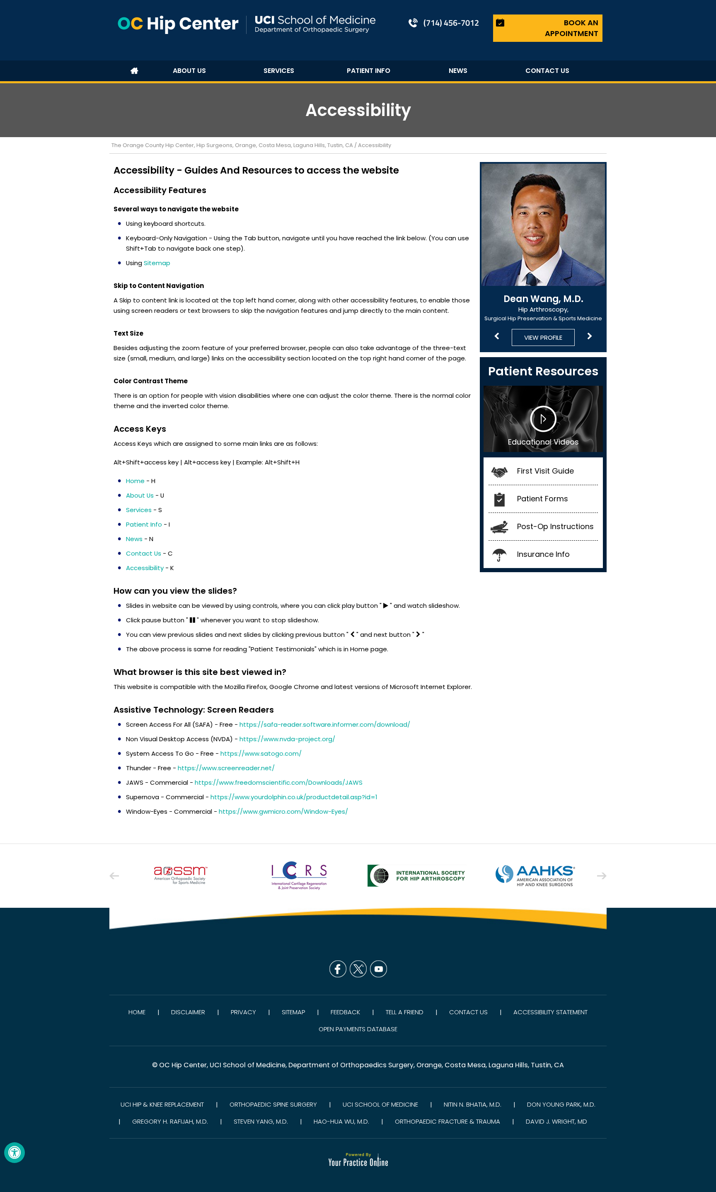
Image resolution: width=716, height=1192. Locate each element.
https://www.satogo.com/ (261, 753)
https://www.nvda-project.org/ (287, 739)
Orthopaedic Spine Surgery (273, 1104)
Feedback (345, 1012)
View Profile (543, 337)
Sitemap (157, 263)
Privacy (243, 1012)
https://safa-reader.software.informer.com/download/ (324, 724)
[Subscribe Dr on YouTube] (378, 968)
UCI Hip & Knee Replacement (162, 1104)
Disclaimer (188, 1012)
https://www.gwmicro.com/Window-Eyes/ (283, 811)
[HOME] (134, 70)
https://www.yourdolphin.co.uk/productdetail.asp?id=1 (293, 797)
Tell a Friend (404, 1012)
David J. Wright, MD (556, 1121)
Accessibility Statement (550, 1012)
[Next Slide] (590, 336)
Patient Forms (542, 498)
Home (136, 1012)
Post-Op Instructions (555, 526)
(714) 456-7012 (451, 22)
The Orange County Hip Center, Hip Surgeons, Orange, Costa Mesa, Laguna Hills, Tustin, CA (232, 145)
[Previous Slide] (496, 336)
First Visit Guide (545, 471)
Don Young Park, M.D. (561, 1104)
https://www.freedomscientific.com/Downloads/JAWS (279, 782)
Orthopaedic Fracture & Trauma (447, 1121)
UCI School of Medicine (380, 1104)
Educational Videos (543, 442)
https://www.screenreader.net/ (226, 768)
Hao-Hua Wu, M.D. (341, 1121)
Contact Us (468, 1012)
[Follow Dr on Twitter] (358, 968)
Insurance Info (543, 554)
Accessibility (145, 567)
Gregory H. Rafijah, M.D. (170, 1121)
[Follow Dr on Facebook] (337, 968)
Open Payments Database (358, 1029)
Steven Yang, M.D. (261, 1121)
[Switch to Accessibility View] (14, 1152)
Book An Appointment (571, 28)
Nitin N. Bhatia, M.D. (472, 1104)
